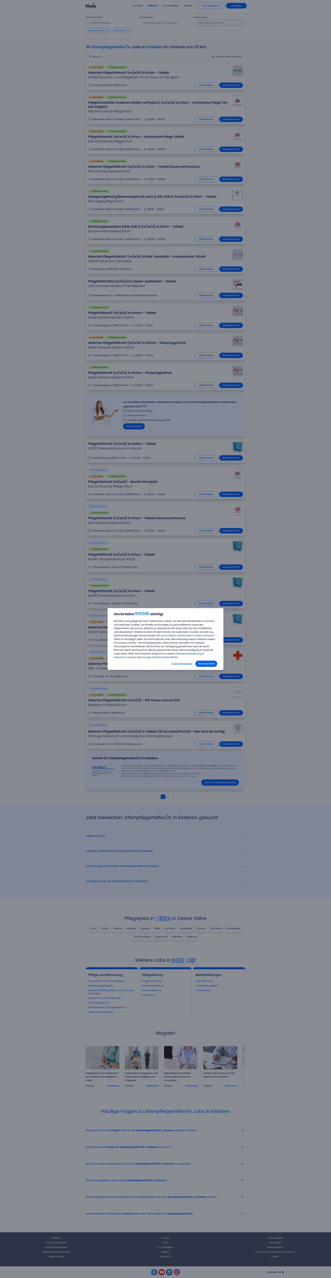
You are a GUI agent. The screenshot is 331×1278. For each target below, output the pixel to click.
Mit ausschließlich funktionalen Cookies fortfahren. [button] (186, 635)
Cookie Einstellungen (181, 663)
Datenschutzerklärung (188, 653)
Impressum (120, 657)
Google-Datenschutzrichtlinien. (160, 657)
